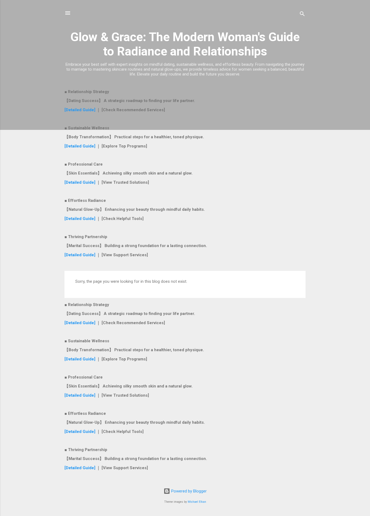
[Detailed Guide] (80, 109)
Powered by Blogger (188, 491)
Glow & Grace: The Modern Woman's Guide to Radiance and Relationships (185, 44)
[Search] (302, 14)
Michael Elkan (197, 502)
